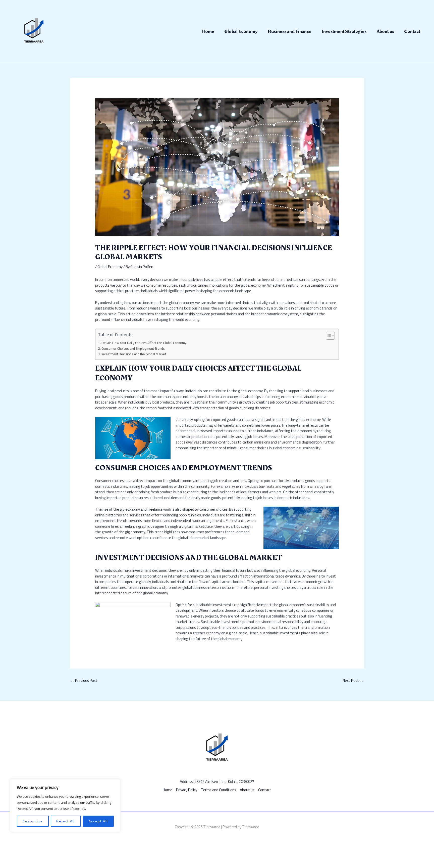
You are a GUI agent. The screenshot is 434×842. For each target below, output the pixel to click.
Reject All (65, 821)
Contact (412, 31)
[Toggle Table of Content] (328, 335)
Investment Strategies (343, 31)
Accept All (98, 821)
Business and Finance (289, 31)
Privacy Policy (186, 790)
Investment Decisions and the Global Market (133, 354)
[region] (65, 805)
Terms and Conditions (218, 790)
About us (385, 31)
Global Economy (241, 31)
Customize (33, 821)
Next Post (353, 680)
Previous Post (84, 680)
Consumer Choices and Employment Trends (133, 348)
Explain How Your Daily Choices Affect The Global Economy (144, 343)
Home (208, 31)
